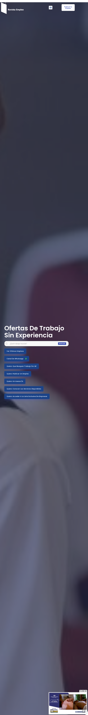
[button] (50, 7)
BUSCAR (62, 343)
